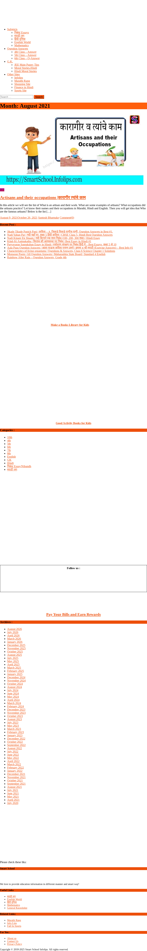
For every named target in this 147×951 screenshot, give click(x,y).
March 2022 (14, 764)
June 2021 (13, 793)
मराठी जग (19, 35)
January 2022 (14, 770)
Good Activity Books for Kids (73, 423)
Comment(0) (67, 217)
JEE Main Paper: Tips (26, 64)
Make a (56, 324)
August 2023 (14, 719)
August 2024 (14, 687)
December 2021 (16, 774)
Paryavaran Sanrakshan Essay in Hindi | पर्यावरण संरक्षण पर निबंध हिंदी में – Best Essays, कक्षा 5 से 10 (61, 244)
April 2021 (13, 799)
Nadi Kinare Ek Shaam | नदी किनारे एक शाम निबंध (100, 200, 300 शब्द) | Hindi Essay (53, 238)
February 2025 (15, 670)
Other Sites (13, 74)
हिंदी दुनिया (19, 38)
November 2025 (16, 648)
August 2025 (14, 654)
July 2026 (12, 632)
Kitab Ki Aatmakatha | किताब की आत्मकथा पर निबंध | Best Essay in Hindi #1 (49, 241)
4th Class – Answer (25, 51)
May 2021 (13, 796)
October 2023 (15, 716)
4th (9, 440)
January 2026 (14, 641)
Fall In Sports (14, 926)
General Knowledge (17, 908)
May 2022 (13, 757)
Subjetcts (12, 29)
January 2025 (14, 674)
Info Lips (12, 923)
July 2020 (12, 803)
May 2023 (13, 725)
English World (22, 42)
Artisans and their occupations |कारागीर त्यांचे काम (43, 197)
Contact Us (12, 941)
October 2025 (15, 651)
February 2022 (15, 767)
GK (2, 189)
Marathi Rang (22, 80)
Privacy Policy (14, 944)
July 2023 (12, 722)
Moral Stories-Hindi (25, 67)
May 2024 (13, 696)
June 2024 (13, 693)
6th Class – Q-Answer (27, 58)
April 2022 (13, 761)
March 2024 (14, 703)
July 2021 (12, 790)
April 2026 (13, 635)
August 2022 (14, 748)
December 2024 (16, 677)
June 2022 (13, 754)
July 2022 (12, 751)
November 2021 (16, 777)
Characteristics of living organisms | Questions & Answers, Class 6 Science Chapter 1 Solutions (61, 250)
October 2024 (15, 683)
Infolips (18, 77)
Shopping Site (22, 84)
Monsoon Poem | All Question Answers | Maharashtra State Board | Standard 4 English (56, 254)
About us (11, 938)
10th (9, 437)
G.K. (10, 61)
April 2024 (13, 699)
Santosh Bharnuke (48, 217)
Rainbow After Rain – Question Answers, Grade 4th (37, 257)
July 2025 (12, 658)
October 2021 (15, 780)
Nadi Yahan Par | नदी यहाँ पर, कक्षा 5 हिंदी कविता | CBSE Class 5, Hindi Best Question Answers (60, 234)
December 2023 (16, 709)
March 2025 (14, 667)
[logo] (15, 881)
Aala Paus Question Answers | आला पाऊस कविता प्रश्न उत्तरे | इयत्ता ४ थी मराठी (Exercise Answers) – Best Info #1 (70, 247)
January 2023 (14, 735)
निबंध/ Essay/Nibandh (19, 466)
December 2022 (16, 738)
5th (9, 443)
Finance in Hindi (23, 87)
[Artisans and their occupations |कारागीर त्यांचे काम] (73, 149)
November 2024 (16, 680)
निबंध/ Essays (21, 32)
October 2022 (15, 741)
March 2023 (14, 728)
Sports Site (20, 90)
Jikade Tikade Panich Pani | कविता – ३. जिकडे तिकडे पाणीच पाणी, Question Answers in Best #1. (60, 231)
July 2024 (12, 690)
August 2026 (14, 629)
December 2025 (16, 645)
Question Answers (17, 48)
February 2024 (15, 706)
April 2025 (13, 664)
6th (9, 446)
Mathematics (21, 45)
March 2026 (14, 638)
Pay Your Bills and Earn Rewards (73, 614)
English (11, 456)
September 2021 (16, 783)
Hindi (10, 463)
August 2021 (14, 786)
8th (9, 453)
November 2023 (16, 712)
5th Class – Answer (25, 55)
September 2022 (16, 745)
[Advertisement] (73, 17)
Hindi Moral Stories (25, 71)
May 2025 (13, 661)
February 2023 (15, 732)
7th (9, 450)
